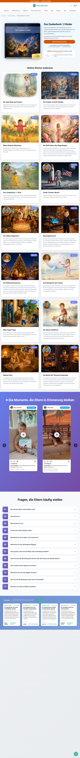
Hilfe (65, 10)
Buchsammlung (16, 10)
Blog (52, 10)
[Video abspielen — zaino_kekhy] (57, 435)
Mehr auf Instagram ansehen (17, 469)
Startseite (6, 10)
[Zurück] (4, 445)
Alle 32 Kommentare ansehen (51, 469)
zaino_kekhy (50, 407)
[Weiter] (76, 445)
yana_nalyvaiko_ (18, 407)
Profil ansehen (31, 407)
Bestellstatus (72, 10)
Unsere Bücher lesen (36, 10)
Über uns (58, 10)
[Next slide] (74, 615)
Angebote (25, 10)
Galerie (46, 10)
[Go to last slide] (6, 615)
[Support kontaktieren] (76, 754)
